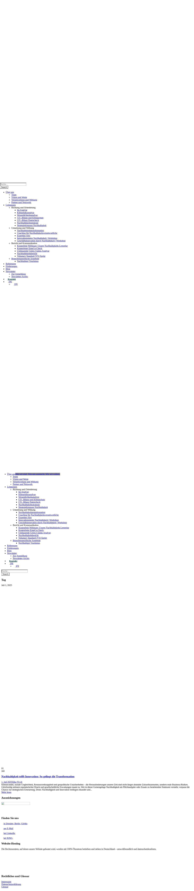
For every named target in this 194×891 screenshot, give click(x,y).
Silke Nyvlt (17, 782)
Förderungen (11, 266)
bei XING (8, 838)
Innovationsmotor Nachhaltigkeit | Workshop (37, 238)
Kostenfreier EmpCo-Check (29, 248)
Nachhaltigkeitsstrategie (27, 223)
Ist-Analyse (22, 210)
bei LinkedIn (9, 833)
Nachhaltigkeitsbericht (27, 253)
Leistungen (11, 205)
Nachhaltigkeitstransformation (30, 230)
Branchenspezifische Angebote (25, 258)
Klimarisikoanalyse (25, 212)
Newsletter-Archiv (19, 276)
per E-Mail (8, 828)
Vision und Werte (19, 197)
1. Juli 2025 (6, 782)
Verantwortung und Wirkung (24, 200)
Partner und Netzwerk (21, 202)
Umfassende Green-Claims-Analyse (33, 251)
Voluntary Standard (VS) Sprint (31, 256)
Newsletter (10, 271)
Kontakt (12, 279)
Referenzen (11, 264)
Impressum (6, 881)
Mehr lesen (6, 792)
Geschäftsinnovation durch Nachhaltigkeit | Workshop (41, 241)
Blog (8, 269)
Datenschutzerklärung (11, 884)
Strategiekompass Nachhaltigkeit (31, 225)
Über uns (10, 192)
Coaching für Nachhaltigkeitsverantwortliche (37, 233)
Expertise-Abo (23, 235)
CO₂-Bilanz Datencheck (28, 220)
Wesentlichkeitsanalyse (27, 215)
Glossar (4, 887)
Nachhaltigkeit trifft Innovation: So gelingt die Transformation (37, 776)
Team (13, 195)
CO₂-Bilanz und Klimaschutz (30, 218)
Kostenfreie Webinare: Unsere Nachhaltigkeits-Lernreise (42, 246)
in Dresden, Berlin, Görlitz (15, 823)
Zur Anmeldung (18, 274)
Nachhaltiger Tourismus (27, 261)
